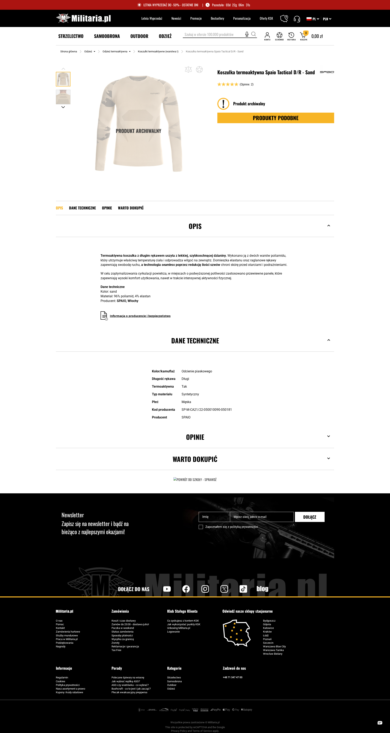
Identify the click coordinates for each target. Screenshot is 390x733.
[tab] (195, 232)
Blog (262, 588)
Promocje (196, 18)
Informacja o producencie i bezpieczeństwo (140, 316)
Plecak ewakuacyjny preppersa (129, 692)
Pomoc (60, 624)
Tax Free (116, 650)
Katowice (268, 628)
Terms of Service (202, 730)
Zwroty (115, 642)
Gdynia (267, 624)
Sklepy (286, 16)
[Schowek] (279, 36)
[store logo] (83, 18)
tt (237, 588)
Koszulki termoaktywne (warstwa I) (158, 51)
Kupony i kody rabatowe (69, 692)
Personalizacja (242, 18)
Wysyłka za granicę (123, 639)
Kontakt (60, 628)
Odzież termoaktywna (115, 51)
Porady (117, 668)
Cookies (60, 681)
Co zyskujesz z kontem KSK (183, 620)
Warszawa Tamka (273, 650)
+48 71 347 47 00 (232, 677)
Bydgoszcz (269, 620)
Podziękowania (64, 642)
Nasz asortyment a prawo (70, 688)
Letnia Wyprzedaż (151, 18)
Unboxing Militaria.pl (178, 628)
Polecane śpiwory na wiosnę (128, 677)
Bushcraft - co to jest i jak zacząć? (131, 688)
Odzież (88, 51)
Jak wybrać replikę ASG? (126, 681)
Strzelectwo (174, 677)
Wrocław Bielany (272, 653)
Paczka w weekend (123, 628)
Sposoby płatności (122, 635)
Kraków (267, 631)
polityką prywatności (244, 527)
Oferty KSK (266, 18)
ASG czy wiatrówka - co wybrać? (130, 685)
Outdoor (171, 685)
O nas (59, 620)
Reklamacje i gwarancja (125, 646)
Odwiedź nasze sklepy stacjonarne (247, 611)
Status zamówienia (122, 631)
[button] (327, 18)
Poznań (267, 639)
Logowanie (173, 631)
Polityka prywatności (68, 685)
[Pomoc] (297, 18)
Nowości (176, 18)
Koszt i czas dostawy (124, 620)
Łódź (266, 635)
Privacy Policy (179, 730)
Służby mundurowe (67, 635)
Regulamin (62, 677)
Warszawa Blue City (274, 646)
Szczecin (268, 642)
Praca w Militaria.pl (67, 639)
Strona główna (68, 51)
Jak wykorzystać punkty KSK (183, 624)
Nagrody (60, 646)
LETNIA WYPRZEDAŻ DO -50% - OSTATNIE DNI (170, 5)
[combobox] (220, 34)
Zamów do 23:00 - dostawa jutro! (130, 624)
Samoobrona (174, 681)
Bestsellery (217, 18)
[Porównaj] (188, 69)
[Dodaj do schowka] (199, 69)
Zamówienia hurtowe (68, 631)
